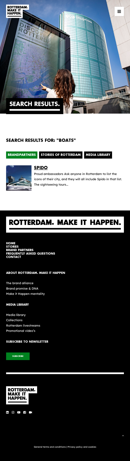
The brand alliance (20, 283)
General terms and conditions (50, 446)
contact (13, 257)
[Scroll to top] (123, 435)
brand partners (20, 250)
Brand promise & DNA (22, 288)
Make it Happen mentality (25, 294)
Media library (16, 315)
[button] (119, 11)
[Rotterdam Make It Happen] (17, 11)
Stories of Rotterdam (61, 154)
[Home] (65, 395)
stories (12, 246)
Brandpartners (22, 154)
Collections (14, 320)
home (10, 243)
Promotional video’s (20, 331)
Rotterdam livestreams (23, 325)
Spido (41, 168)
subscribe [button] (17, 356)
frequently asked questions (30, 253)
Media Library (98, 154)
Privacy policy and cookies (82, 446)
